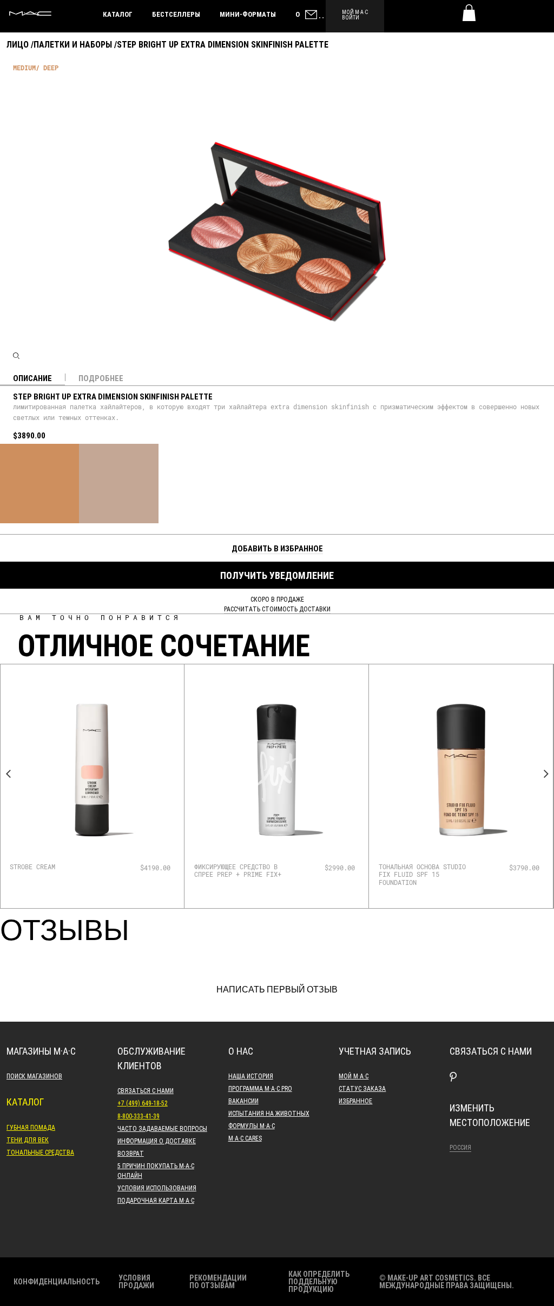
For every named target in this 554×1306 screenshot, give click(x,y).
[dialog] (59, 867)
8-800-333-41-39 (138, 1115)
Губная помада (30, 1127)
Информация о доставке (156, 1140)
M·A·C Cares (245, 1138)
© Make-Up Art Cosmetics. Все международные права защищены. (446, 1281)
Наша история (250, 1075)
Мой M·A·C (353, 1075)
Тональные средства (40, 1152)
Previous (8, 774)
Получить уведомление (277, 575)
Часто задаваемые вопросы (162, 1128)
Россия (460, 1147)
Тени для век (27, 1139)
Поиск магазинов (34, 1075)
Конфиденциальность (57, 1281)
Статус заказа (362, 1088)
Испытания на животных (268, 1113)
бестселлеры (176, 14)
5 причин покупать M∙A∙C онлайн (155, 1170)
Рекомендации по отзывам (218, 1281)
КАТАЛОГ (118, 14)
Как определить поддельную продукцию (318, 1281)
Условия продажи (136, 1281)
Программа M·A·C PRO (260, 1088)
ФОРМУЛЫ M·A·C (251, 1125)
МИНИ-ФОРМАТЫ (248, 14)
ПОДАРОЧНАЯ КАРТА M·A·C (155, 1200)
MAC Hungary (30, 13)
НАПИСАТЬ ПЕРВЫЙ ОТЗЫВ (277, 989)
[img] (92, 770)
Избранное (355, 1100)
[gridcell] (39, 483)
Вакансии (243, 1100)
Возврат (130, 1153)
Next (546, 774)
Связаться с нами (145, 1090)
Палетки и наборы (73, 44)
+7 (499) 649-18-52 (142, 1102)
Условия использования (156, 1187)
